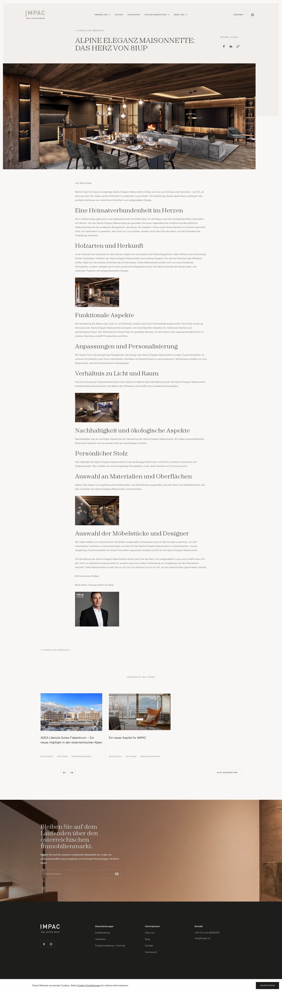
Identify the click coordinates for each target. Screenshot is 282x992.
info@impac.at (202, 938)
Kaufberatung (102, 932)
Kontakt (149, 945)
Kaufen (119, 15)
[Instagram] (51, 944)
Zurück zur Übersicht (91, 31)
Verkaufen (133, 15)
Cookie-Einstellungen (88, 985)
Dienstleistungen (104, 926)
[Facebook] (44, 944)
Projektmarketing (156, 15)
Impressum (151, 952)
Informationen (152, 926)
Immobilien (101, 15)
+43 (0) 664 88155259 (207, 932)
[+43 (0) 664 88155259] (252, 14)
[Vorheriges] (64, 772)
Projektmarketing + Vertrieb (110, 945)
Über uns (179, 15)
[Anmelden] (117, 874)
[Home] (35, 15)
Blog (147, 939)
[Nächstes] (71, 772)
